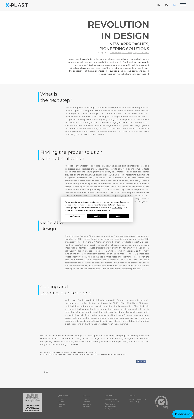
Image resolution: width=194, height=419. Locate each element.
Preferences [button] (106, 210)
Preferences (75, 216)
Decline (97, 216)
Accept (119, 216)
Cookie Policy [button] (117, 208)
